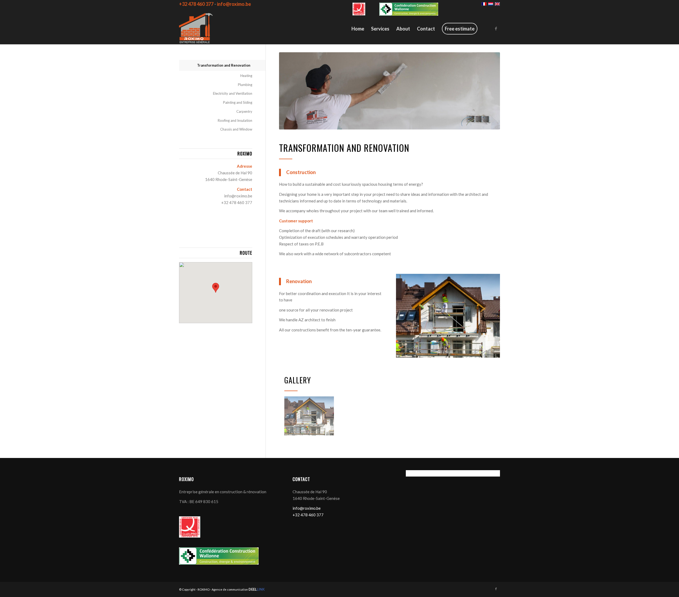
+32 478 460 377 (236, 202)
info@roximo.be (238, 195)
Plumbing (245, 85)
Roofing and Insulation (235, 120)
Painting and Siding (237, 102)
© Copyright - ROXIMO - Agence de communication (222, 589)
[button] (215, 288)
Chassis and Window (236, 129)
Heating (246, 75)
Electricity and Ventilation (232, 93)
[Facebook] (496, 28)
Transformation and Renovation (223, 65)
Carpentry (244, 111)
